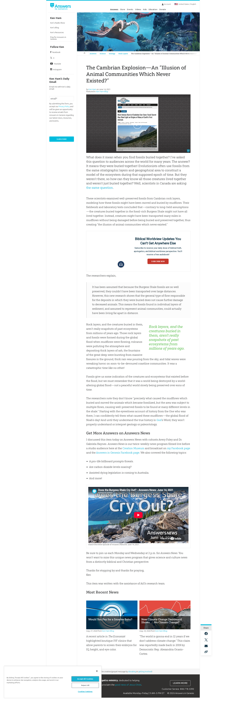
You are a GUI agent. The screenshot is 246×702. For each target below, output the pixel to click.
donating (132, 671)
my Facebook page (178, 448)
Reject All (85, 685)
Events (130, 9)
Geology (112, 54)
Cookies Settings (85, 691)
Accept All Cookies (85, 679)
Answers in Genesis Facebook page (117, 452)
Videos (138, 9)
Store (122, 9)
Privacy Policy (64, 106)
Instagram (57, 69)
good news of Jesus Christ (128, 684)
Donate (162, 9)
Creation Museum (133, 448)
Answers (114, 9)
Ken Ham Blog (102, 91)
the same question (99, 188)
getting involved (145, 671)
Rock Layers (123, 54)
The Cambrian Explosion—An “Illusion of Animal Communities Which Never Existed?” (164, 54)
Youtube (57, 64)
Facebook (56, 52)
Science (103, 54)
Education (153, 9)
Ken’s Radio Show (57, 23)
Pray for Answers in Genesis (58, 38)
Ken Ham (55, 17)
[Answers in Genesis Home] (60, 7)
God (159, 420)
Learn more (180, 683)
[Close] (97, 671)
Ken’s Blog (54, 27)
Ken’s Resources (57, 32)
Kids (145, 9)
